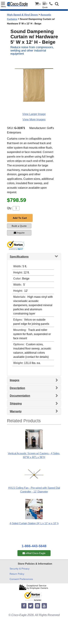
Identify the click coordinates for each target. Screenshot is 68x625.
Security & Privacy (19, 568)
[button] (57, 4)
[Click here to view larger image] (34, 85)
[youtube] (44, 605)
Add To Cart (20, 218)
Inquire (21, 232)
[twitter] (30, 605)
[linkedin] (37, 605)
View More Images (34, 119)
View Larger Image (34, 114)
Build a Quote (19, 226)
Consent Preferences (21, 579)
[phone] (51, 4)
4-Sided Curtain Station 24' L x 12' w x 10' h (34, 523)
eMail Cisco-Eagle (35, 553)
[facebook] (24, 605)
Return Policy (17, 573)
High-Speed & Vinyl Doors (22, 14)
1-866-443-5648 (34, 546)
